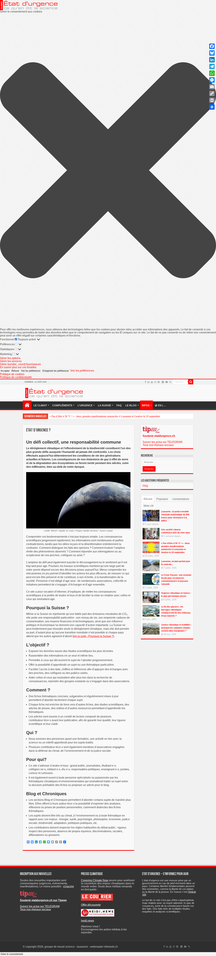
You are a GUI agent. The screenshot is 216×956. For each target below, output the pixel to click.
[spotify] (158, 382)
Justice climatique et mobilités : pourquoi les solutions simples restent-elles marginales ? (176, 628)
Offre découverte (91, 904)
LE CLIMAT (40, 405)
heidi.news (87, 920)
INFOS (146, 405)
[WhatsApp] (212, 73)
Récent (148, 499)
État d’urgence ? (27, 405)
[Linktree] (170, 382)
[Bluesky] (166, 382)
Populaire (162, 499)
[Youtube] (152, 382)
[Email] (212, 86)
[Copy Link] (212, 93)
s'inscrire (68, 886)
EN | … (162, 405)
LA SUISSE (104, 405)
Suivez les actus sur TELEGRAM (162, 442)
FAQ (119, 405)
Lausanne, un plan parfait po (64, 416)
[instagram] (155, 382)
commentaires (180, 499)
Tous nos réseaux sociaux (158, 445)
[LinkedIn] (148, 382)
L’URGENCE (85, 405)
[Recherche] (190, 381)
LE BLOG (131, 405)
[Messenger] (212, 80)
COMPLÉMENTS (62, 405)
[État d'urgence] (54, 392)
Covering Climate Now (95, 880)
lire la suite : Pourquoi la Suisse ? (93, 636)
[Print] (212, 100)
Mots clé (149, 505)
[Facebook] (145, 382)
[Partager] (212, 107)
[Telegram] (162, 382)
